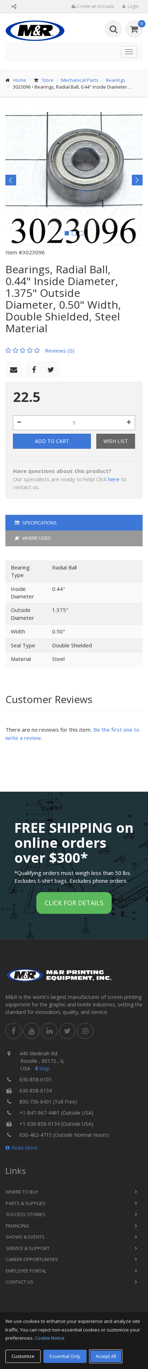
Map (44, 1068)
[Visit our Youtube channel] (31, 1031)
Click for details (74, 902)
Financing (17, 1226)
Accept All (106, 1356)
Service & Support (28, 1248)
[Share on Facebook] (34, 370)
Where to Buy (22, 1192)
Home (19, 80)
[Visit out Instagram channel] (85, 1031)
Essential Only (65, 1356)
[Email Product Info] (13, 370)
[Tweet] (51, 370)
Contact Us (19, 1282)
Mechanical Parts (79, 80)
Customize (22, 1356)
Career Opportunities (32, 1259)
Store (48, 80)
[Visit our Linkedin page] (49, 1031)
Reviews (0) (59, 350)
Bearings (115, 80)
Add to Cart (52, 441)
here (114, 479)
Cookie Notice (50, 1338)
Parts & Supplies (26, 1203)
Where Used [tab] (36, 538)
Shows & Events (25, 1237)
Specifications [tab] (39, 522)
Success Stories (25, 1214)
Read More (24, 1147)
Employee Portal (26, 1271)
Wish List (115, 441)
